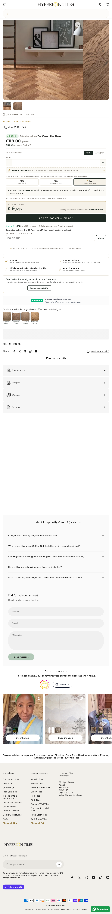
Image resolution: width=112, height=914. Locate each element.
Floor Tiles (71, 755)
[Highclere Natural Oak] (35, 316)
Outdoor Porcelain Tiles (40, 809)
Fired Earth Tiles (39, 815)
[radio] (22, 182)
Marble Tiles (37, 783)
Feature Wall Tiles (40, 804)
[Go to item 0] (7, 106)
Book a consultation (39, 288)
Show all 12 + (10, 823)
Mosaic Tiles (37, 779)
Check (101, 238)
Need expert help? (100, 351)
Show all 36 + (38, 823)
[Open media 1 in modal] (77, 24)
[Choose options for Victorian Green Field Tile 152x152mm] (15, 730)
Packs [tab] (89, 153)
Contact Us (8, 787)
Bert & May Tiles (39, 819)
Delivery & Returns (12, 815)
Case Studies (9, 806)
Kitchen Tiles (72, 757)
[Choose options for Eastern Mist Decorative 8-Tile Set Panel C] (51, 730)
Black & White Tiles (40, 787)
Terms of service (53, 909)
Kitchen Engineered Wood (49, 757)
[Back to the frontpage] (4, 114)
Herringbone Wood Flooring (93, 755)
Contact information (80, 909)
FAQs (5, 819)
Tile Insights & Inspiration (10, 797)
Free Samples (10, 792)
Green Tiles (36, 792)
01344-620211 (66, 792)
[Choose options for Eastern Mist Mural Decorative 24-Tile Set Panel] (58, 730)
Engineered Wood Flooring (21, 114)
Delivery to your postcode (19, 233)
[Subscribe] (59, 864)
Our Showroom (11, 779)
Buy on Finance (11, 811)
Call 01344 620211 (16, 288)
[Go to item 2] (17, 106)
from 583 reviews (21, 226)
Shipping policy (66, 909)
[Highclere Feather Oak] (25, 316)
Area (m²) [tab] (99, 153)
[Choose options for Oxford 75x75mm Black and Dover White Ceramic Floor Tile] (8, 730)
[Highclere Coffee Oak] (16, 316)
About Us (7, 783)
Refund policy (29, 909)
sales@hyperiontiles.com (72, 795)
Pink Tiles (36, 800)
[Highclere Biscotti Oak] (7, 316)
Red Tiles (35, 796)
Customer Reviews (12, 802)
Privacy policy (41, 909)
